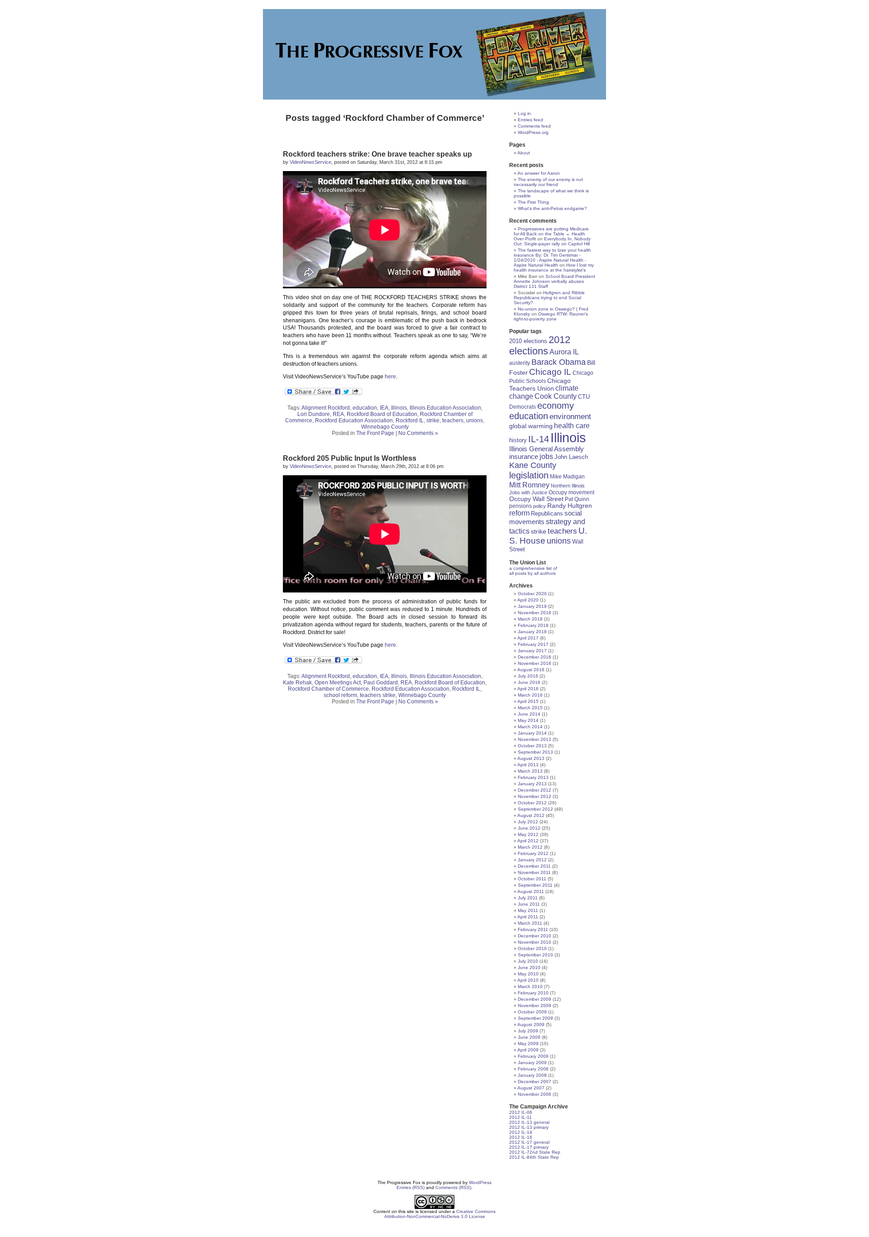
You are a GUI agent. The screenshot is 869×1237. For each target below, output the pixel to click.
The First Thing (533, 202)
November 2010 (534, 942)
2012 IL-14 (520, 1132)
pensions (520, 506)
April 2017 (528, 637)
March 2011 (530, 923)
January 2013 (532, 783)
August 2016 (530, 669)
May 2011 (528, 910)
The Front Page (375, 433)
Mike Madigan (567, 476)
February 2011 (533, 929)
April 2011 (527, 916)
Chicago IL (550, 372)
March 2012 (530, 847)
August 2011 (530, 891)
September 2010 (535, 954)
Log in (524, 113)
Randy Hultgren (569, 505)
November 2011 (534, 872)
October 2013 (532, 745)
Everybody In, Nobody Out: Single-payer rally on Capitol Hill (552, 241)
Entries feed (530, 119)
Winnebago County (385, 427)
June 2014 (529, 714)
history (518, 440)
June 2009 (529, 1037)
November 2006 (534, 1094)
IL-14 (538, 439)
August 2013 (530, 758)
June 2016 (529, 682)
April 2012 (528, 840)
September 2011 (535, 885)
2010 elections (528, 341)
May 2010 (528, 973)
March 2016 (530, 695)
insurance (523, 456)
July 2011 (528, 897)
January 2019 (532, 606)
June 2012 (529, 828)
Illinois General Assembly (546, 449)
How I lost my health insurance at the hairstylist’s (554, 267)
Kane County (532, 465)
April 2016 (528, 688)
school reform (340, 695)
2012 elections (539, 345)
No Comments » (418, 433)
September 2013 (535, 752)
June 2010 (529, 967)
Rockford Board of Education (382, 414)
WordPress (480, 1182)
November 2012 (534, 796)
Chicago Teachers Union (540, 384)
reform (519, 513)
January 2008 (532, 1075)
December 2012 (534, 790)
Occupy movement (571, 492)
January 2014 (532, 733)
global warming (531, 426)
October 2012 (532, 802)
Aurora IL (564, 352)
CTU (584, 396)
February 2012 (533, 853)
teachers (452, 420)
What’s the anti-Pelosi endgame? (552, 208)
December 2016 (534, 656)
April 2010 (528, 980)
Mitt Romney (529, 485)
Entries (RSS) (410, 1187)
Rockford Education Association (354, 420)
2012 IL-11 (520, 1117)
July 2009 (528, 1030)
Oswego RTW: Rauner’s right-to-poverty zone (551, 316)
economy (555, 406)
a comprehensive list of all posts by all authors (533, 571)
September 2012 (535, 809)
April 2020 (528, 599)
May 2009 (528, 1043)
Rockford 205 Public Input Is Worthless (349, 458)
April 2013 (528, 764)
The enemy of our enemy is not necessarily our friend (548, 182)
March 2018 (530, 618)
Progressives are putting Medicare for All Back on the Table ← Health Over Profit (551, 233)
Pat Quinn (577, 499)
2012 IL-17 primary (529, 1147)
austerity (519, 363)
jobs (546, 456)
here (390, 376)
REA (338, 414)
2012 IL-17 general (529, 1142)
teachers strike (378, 695)
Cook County (556, 396)
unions (474, 420)
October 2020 (532, 593)
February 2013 (533, 777)
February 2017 (533, 644)
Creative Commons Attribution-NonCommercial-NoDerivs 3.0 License (440, 1214)
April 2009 (528, 1049)
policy (539, 506)
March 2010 (530, 986)
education (365, 408)
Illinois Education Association (445, 408)
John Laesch (571, 457)
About (523, 152)
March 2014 (530, 726)
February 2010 (533, 992)
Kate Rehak (297, 682)
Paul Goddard (380, 682)
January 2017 (532, 650)
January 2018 (532, 631)
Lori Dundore (313, 414)
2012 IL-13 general (529, 1122)
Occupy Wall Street (536, 499)
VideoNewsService (310, 162)
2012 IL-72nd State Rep (534, 1152)
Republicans (547, 513)
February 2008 (533, 1068)
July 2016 (528, 675)
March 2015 (530, 707)
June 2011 (529, 904)
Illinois (399, 408)
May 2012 (528, 834)
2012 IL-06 (520, 1112)
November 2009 (534, 1005)
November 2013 (534, 739)
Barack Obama (558, 362)
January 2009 (532, 1062)
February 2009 (533, 1056)
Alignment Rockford (325, 408)
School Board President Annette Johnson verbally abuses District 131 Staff (554, 281)
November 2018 (534, 612)
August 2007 (530, 1087)
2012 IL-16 (520, 1137)
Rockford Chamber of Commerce (328, 689)
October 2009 (532, 1011)
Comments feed (534, 126)
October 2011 (532, 878)
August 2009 (530, 1024)
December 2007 (534, 1081)
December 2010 (534, 935)
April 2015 (528, 701)
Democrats (522, 407)
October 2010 (532, 948)
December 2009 (534, 999)
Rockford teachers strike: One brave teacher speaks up (377, 154)
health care (572, 425)
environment (570, 416)
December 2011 (534, 866)
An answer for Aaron (538, 173)
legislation (529, 475)
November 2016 (534, 663)
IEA (384, 408)
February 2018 (533, 625)
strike (432, 420)
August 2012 (530, 815)
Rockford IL (410, 420)
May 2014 (528, 720)
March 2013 (530, 771)
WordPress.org (533, 132)
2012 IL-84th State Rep (534, 1157)
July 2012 (528, 821)
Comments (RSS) (453, 1187)
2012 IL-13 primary (529, 1127)
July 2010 (528, 961)
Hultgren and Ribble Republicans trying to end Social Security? (549, 297)
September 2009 (535, 1018)
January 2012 (532, 859)
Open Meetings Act (338, 682)
